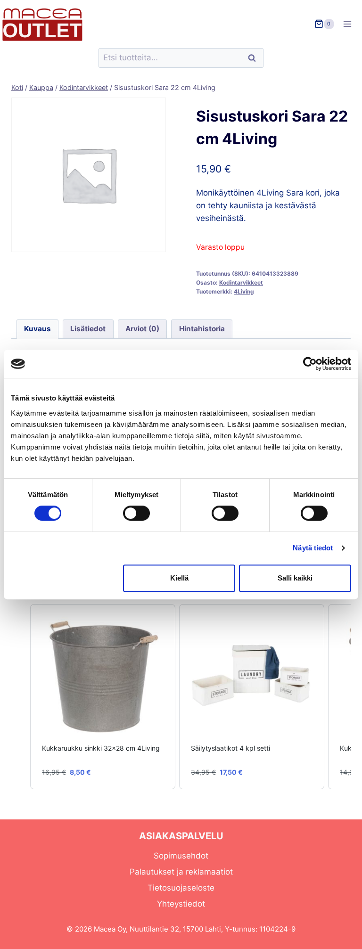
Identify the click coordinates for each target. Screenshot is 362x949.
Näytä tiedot (313, 548)
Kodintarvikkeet (241, 282)
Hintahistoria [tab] (202, 328)
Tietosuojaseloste (181, 887)
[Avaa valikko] (350, 23)
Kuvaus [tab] (37, 328)
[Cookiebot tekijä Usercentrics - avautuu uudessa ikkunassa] (310, 364)
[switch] (136, 513)
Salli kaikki (295, 578)
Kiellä (179, 578)
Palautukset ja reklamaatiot (181, 871)
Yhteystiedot (181, 903)
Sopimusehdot (181, 855)
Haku (254, 58)
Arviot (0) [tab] (142, 328)
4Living (244, 291)
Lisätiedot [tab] (88, 328)
